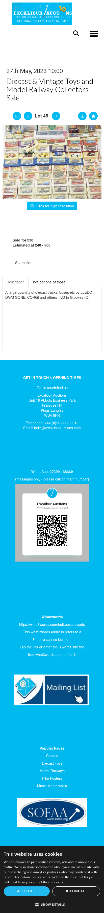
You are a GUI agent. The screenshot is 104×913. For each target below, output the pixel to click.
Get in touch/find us (52, 387)
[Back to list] (17, 116)
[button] (52, 904)
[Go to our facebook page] (12, 451)
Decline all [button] (76, 891)
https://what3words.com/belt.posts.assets (52, 624)
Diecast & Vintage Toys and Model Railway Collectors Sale (49, 89)
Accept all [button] (26, 891)
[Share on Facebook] (39, 262)
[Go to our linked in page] (23, 451)
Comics (52, 755)
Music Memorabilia (52, 785)
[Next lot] (56, 116)
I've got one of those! (50, 281)
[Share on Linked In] (50, 262)
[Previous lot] (28, 116)
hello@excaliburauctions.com (57, 427)
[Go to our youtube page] (33, 451)
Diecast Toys (52, 763)
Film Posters (52, 778)
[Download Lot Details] (82, 116)
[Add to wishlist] (93, 116)
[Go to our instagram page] (60, 262)
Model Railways (52, 770)
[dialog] (52, 879)
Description (15, 281)
